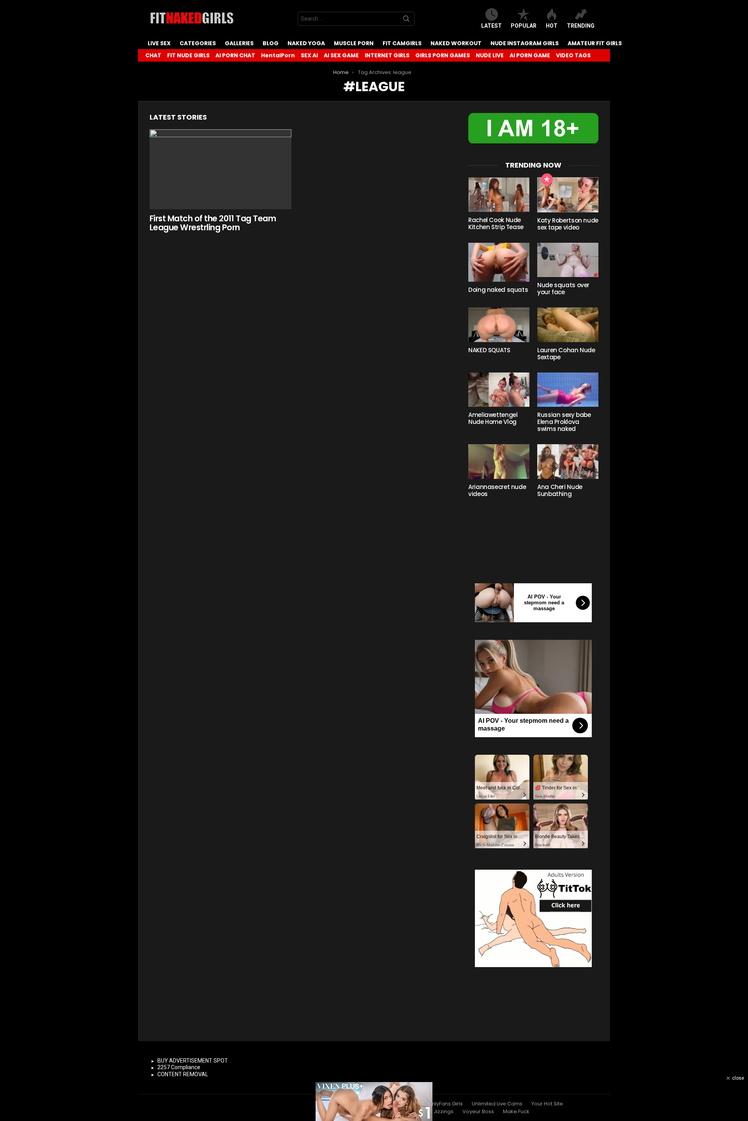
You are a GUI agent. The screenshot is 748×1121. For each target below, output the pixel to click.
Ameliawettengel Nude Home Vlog (492, 418)
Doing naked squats (498, 290)
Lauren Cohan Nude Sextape (566, 353)
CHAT (153, 55)
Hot (551, 26)
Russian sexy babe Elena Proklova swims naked (564, 422)
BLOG (271, 43)
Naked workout (456, 43)
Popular (523, 26)
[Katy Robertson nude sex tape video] (567, 194)
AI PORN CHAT (235, 55)
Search (406, 20)
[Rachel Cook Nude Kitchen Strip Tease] (498, 194)
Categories (198, 43)
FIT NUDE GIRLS (188, 55)
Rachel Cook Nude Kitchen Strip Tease (496, 223)
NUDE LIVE (490, 55)
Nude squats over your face (563, 288)
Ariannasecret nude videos (497, 490)
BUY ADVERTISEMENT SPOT (192, 1060)
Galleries (239, 43)
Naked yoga (306, 43)
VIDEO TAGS (573, 55)
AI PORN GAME (530, 55)
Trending (581, 26)
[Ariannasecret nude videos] (498, 461)
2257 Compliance (178, 1067)
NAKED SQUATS (489, 350)
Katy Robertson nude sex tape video (567, 223)
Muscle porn (354, 43)
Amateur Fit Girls (595, 43)
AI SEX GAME (341, 55)
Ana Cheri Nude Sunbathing (559, 490)
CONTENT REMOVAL (182, 1074)
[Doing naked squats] (498, 262)
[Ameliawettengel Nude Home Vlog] (498, 389)
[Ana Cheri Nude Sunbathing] (567, 461)
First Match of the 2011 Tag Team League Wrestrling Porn (213, 223)
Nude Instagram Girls (524, 43)
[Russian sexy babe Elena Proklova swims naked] (567, 389)
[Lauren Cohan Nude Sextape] (567, 324)
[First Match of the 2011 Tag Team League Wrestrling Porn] (220, 169)
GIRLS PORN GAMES (442, 55)
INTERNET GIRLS (387, 55)
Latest (491, 26)
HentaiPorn (278, 55)
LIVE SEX (159, 43)
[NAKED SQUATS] (498, 324)
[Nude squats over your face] (567, 260)
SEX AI (309, 55)
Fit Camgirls (402, 43)
